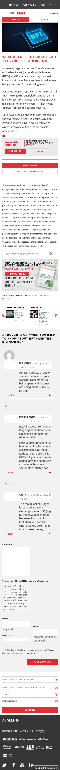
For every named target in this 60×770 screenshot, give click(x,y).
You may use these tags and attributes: (25, 580)
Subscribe (15, 19)
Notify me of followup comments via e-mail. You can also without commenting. (28, 652)
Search (54, 13)
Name (5, 618)
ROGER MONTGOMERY (30, 5)
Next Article (37, 307)
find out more (17, 273)
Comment (7, 544)
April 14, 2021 (43, 325)
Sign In (44, 19)
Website (6, 635)
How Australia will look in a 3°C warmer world (19, 314)
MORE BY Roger (30, 165)
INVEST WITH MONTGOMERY (30, 171)
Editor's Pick (36, 295)
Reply (11, 395)
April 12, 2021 (19, 320)
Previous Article (15, 307)
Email (35, 626)
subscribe (11, 653)
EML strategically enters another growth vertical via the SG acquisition (44, 316)
